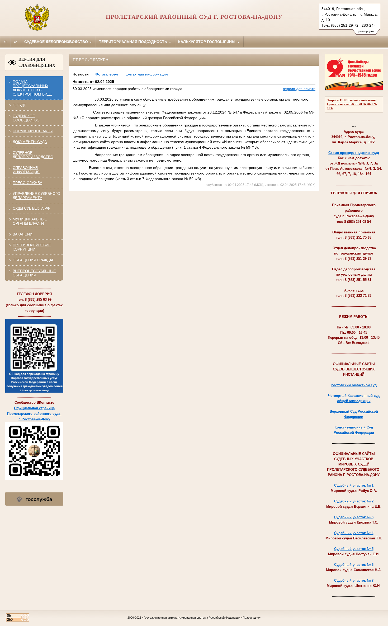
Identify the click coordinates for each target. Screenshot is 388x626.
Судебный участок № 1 (353, 485)
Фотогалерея (106, 74)
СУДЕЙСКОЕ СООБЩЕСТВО (26, 118)
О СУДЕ (19, 105)
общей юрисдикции (354, 401)
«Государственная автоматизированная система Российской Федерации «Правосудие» (201, 617)
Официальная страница (34, 408)
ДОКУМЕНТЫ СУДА (30, 142)
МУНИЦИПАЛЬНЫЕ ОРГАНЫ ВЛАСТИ (30, 221)
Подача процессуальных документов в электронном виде (32, 87)
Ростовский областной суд (354, 385)
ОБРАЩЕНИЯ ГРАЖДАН (34, 260)
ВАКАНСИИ (22, 234)
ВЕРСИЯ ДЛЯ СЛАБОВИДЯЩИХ (36, 62)
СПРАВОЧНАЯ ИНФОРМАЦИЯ (26, 170)
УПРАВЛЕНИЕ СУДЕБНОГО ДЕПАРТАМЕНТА (36, 195)
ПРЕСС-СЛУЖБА (27, 183)
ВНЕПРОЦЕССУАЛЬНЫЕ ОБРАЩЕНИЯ (34, 273)
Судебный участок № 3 (353, 517)
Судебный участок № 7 (353, 580)
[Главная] (5, 41)
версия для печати (299, 89)
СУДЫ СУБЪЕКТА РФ (31, 208)
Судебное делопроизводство (56, 42)
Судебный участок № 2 (353, 501)
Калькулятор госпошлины (207, 42)
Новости (81, 74)
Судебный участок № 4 (353, 533)
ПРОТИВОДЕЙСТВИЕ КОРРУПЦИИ (32, 247)
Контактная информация (146, 74)
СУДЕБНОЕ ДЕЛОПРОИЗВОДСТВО (33, 154)
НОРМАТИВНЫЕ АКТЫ (33, 131)
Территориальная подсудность (133, 42)
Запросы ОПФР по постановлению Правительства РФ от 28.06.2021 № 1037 (352, 104)
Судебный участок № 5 (353, 549)
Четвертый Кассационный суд (354, 396)
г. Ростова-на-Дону (34, 419)
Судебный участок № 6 (353, 565)
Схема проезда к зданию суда (353, 153)
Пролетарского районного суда (34, 414)
